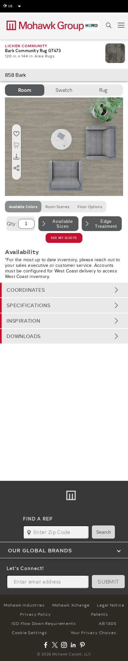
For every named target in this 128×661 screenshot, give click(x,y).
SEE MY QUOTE (64, 237)
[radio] (24, 90)
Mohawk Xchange (71, 605)
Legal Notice (110, 605)
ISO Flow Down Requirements (43, 623)
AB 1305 (108, 623)
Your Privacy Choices (93, 632)
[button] (64, 290)
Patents (99, 614)
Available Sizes (63, 224)
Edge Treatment (106, 224)
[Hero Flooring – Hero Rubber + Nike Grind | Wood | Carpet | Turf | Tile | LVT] (91, 26)
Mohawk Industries (24, 605)
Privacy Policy (35, 614)
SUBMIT (108, 581)
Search (103, 532)
